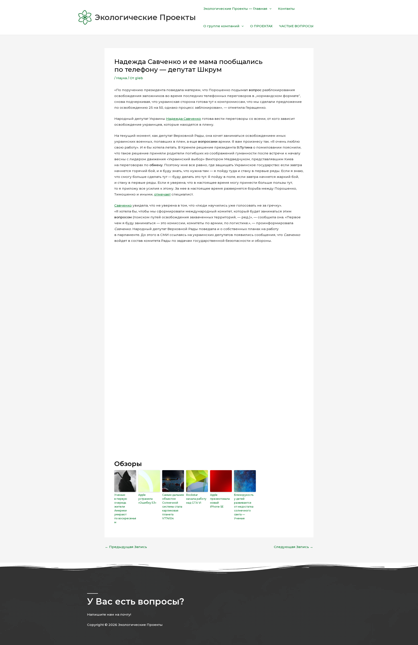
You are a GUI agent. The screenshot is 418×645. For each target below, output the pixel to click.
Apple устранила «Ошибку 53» (147, 498)
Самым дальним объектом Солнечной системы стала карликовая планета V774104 (173, 506)
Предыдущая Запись (126, 546)
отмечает (162, 194)
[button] (269, 8)
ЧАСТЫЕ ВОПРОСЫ (296, 26)
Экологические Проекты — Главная (235, 9)
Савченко (123, 205)
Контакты (286, 9)
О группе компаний (221, 26)
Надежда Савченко (183, 119)
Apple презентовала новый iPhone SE (220, 500)
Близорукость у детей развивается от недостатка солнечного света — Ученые (243, 506)
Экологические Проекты (145, 17)
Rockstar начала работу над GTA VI (196, 498)
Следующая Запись (293, 546)
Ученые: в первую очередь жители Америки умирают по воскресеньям (125, 508)
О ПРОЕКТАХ (261, 26)
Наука (121, 78)
